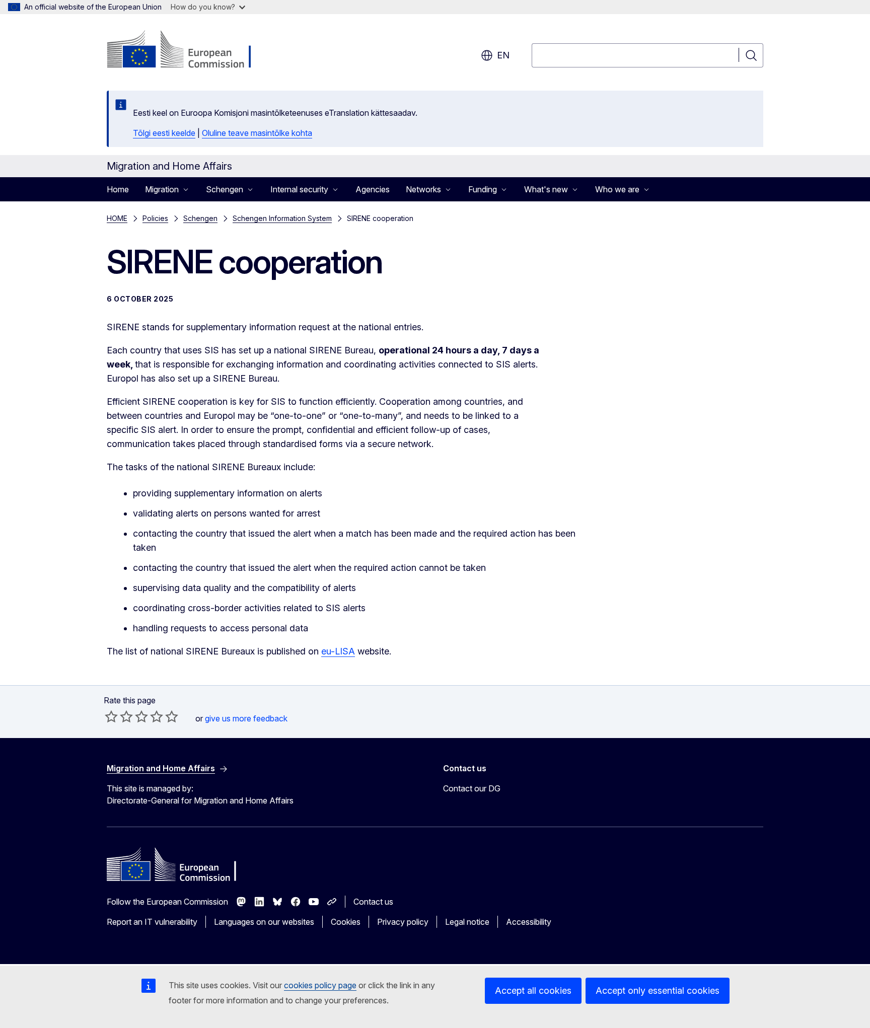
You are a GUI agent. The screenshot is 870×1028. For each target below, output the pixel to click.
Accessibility (528, 922)
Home (118, 189)
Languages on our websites (264, 922)
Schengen (200, 218)
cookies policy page (320, 985)
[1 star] (111, 716)
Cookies (345, 922)
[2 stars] (119, 716)
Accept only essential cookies (657, 990)
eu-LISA (338, 651)
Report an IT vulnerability (152, 922)
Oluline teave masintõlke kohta (257, 133)
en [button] (503, 55)
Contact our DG (471, 788)
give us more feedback (246, 718)
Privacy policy (402, 922)
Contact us (373, 902)
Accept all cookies (533, 990)
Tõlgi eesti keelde (164, 133)
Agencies (372, 189)
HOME (117, 218)
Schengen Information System (282, 218)
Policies (155, 218)
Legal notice (467, 922)
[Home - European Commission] (188, 50)
